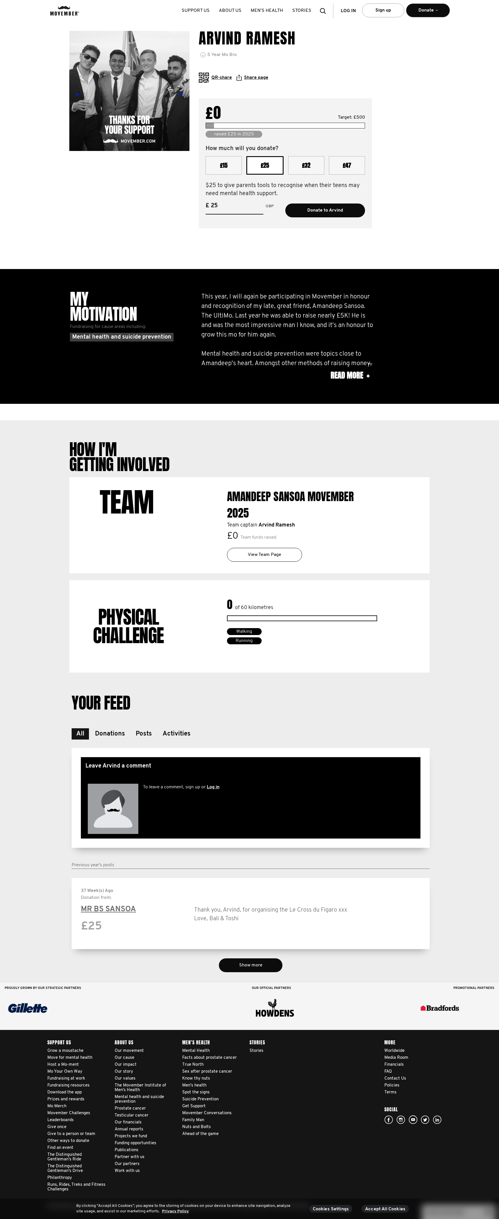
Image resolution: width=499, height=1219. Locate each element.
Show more (250, 965)
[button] (324, 11)
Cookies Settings (331, 1209)
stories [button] (301, 10)
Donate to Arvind (325, 210)
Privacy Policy (175, 1211)
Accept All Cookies (385, 1209)
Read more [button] (350, 375)
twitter (425, 1119)
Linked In (437, 1119)
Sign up (383, 10)
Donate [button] (419, 12)
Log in (213, 787)
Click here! (400, 1119)
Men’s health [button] (267, 10)
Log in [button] (348, 11)
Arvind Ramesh (276, 525)
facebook (388, 1119)
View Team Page (264, 554)
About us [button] (230, 10)
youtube (413, 1119)
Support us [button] (196, 10)
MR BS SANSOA (108, 909)
